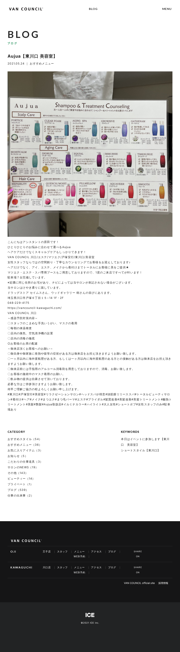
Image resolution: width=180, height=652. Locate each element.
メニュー (79, 551)
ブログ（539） (18, 490)
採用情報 (163, 582)
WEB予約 (79, 556)
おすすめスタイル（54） (25, 439)
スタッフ (62, 551)
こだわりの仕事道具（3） (25, 461)
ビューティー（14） (21, 478)
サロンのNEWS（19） (23, 467)
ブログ (112, 551)
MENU (167, 8)
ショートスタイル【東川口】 (140, 450)
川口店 (47, 567)
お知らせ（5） (18, 456)
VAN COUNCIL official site (139, 582)
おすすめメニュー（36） (25, 444)
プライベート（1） (20, 484)
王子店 (47, 551)
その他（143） (18, 473)
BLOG (93, 8)
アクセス (96, 551)
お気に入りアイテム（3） (25, 450)
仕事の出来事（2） (21, 495)
